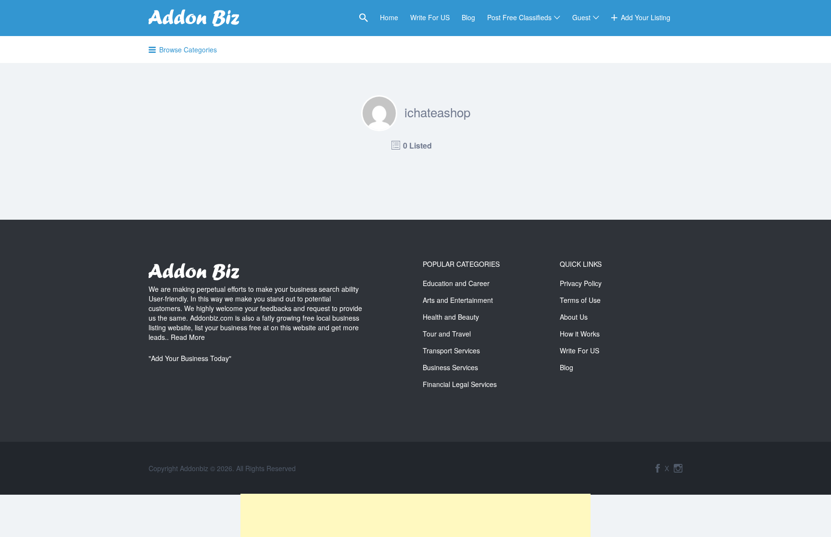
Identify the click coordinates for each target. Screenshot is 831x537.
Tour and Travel (447, 333)
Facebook (657, 468)
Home (389, 17)
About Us (574, 317)
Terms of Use (580, 300)
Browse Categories (188, 49)
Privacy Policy (581, 283)
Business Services (450, 367)
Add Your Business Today (190, 358)
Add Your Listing (645, 17)
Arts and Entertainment (458, 300)
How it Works (580, 333)
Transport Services (451, 350)
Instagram (678, 468)
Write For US (430, 17)
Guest (581, 17)
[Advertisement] (415, 515)
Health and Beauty (451, 317)
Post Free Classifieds (519, 17)
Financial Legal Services (460, 384)
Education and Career (456, 283)
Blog (468, 17)
